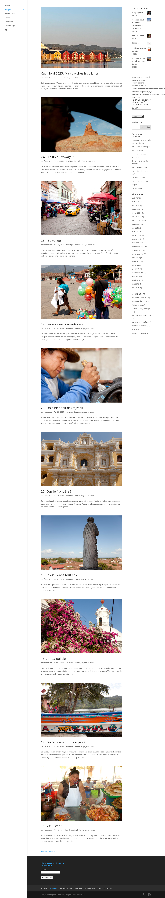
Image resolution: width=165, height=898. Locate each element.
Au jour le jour (9, 14)
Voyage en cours (88, 161)
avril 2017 (135, 269)
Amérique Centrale (73, 161)
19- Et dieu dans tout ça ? (59, 575)
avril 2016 (135, 287)
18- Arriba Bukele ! (54, 658)
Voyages (8, 10)
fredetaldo (48, 77)
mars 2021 (136, 224)
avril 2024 (135, 205)
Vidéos (134, 329)
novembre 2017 (138, 246)
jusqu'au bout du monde (141, 315)
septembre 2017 (138, 254)
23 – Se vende (51, 240)
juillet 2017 (136, 261)
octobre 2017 (137, 250)
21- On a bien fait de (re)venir (62, 408)
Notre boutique (10, 26)
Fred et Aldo (9, 22)
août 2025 (136, 198)
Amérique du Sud (138, 301)
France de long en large (141, 309)
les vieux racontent (139, 325)
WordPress (80, 895)
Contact (7, 18)
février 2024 (136, 213)
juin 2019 (135, 228)
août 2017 (136, 258)
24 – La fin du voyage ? (57, 157)
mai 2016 (135, 284)
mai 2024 (135, 202)
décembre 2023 (138, 220)
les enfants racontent (140, 322)
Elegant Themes (56, 895)
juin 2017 (135, 265)
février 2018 (136, 235)
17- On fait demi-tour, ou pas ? (63, 742)
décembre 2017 (138, 243)
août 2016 (136, 276)
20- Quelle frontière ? (56, 491)
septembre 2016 (138, 273)
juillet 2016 (136, 280)
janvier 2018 (136, 239)
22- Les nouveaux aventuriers (62, 324)
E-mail (135, 108)
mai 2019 (135, 231)
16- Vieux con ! (51, 826)
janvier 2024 (136, 217)
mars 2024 (136, 209)
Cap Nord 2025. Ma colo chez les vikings (70, 73)
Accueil (7, 6)
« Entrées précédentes (49, 851)
